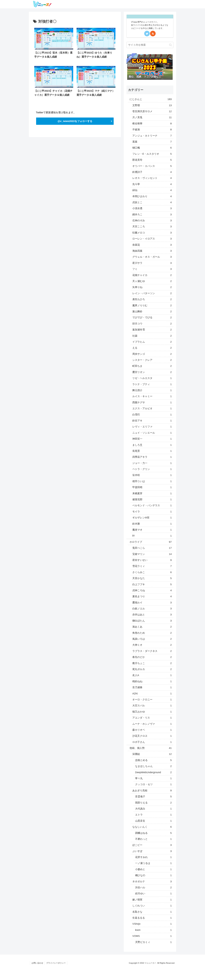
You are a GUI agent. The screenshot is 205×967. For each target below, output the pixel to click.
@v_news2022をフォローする (75, 121)
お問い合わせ (37, 963)
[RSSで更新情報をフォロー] (153, 33)
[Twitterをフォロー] (147, 33)
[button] (170, 45)
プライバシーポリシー (56, 963)
